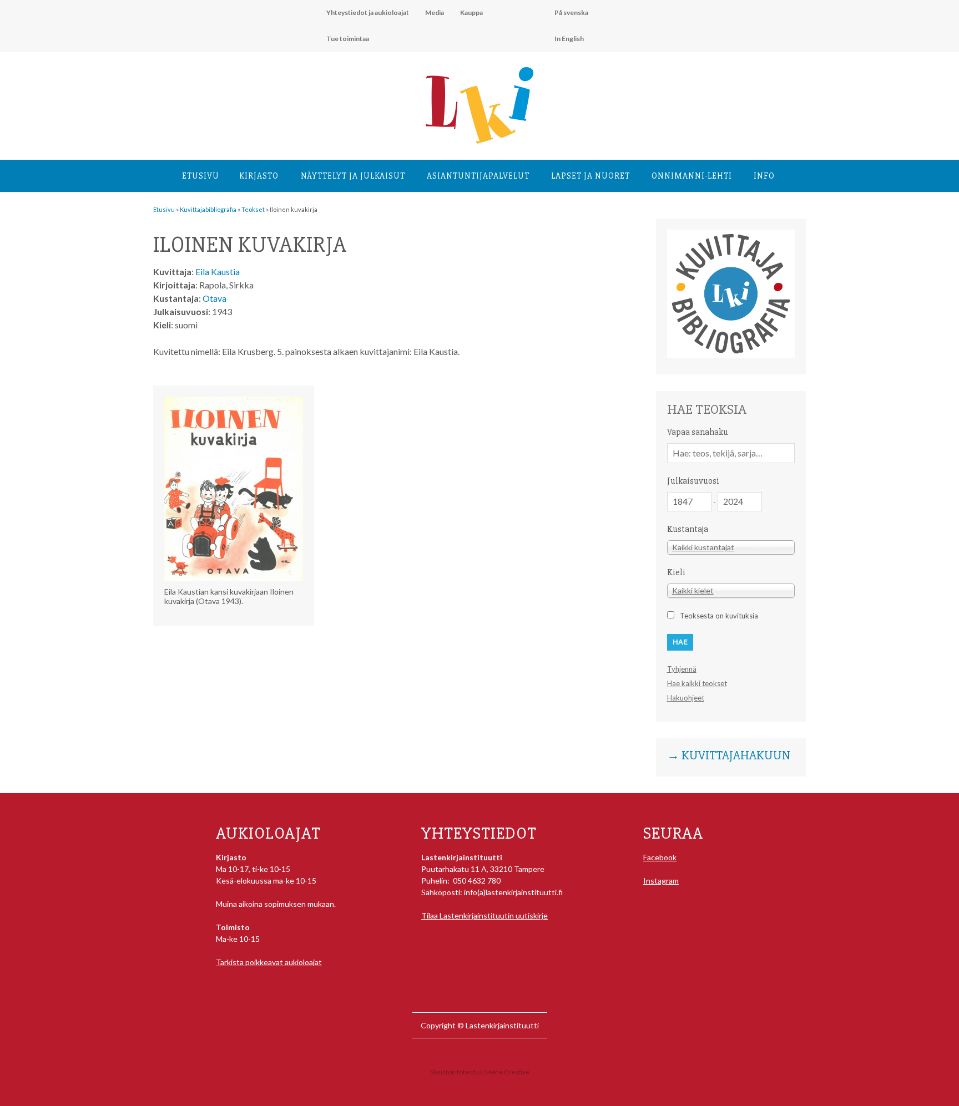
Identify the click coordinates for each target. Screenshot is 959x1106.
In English (569, 38)
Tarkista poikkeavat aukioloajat (269, 962)
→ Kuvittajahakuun (728, 756)
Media (434, 12)
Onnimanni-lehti (692, 176)
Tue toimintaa (347, 38)
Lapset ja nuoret (590, 176)
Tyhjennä (681, 668)
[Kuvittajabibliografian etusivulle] (731, 354)
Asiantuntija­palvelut (478, 176)
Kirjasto (259, 176)
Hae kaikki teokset (697, 683)
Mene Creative (507, 1072)
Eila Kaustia (217, 271)
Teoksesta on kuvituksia (719, 615)
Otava (214, 298)
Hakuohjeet (685, 697)
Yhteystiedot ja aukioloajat (367, 12)
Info (764, 176)
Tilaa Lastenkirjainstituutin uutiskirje (484, 915)
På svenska (571, 12)
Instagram (661, 880)
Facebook (660, 857)
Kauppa (471, 12)
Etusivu (200, 176)
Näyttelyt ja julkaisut (353, 176)
